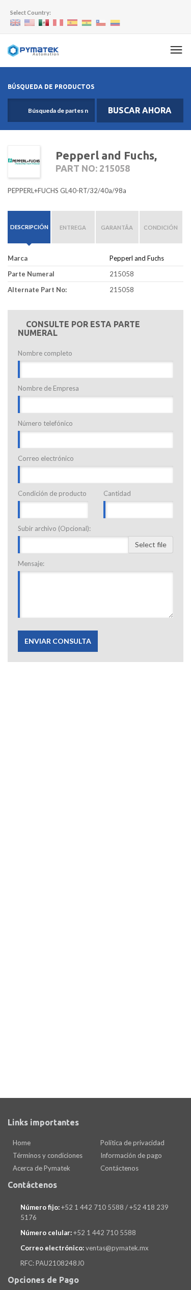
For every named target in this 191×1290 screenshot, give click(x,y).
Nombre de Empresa (48, 388)
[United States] (29, 22)
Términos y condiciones (47, 1155)
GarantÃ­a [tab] (117, 227)
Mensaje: (31, 563)
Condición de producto (52, 493)
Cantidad (117, 493)
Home (21, 1143)
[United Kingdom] (15, 22)
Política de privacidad (132, 1143)
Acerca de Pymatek (40, 1168)
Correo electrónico (46, 458)
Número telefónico (45, 423)
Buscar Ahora (140, 110)
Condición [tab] (161, 227)
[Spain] (72, 22)
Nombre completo (45, 353)
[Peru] (58, 22)
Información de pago (130, 1155)
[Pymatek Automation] (33, 50)
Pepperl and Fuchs (137, 258)
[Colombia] (115, 23)
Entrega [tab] (73, 227)
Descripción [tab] (29, 227)
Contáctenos (119, 1168)
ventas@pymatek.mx (117, 1248)
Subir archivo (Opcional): (54, 528)
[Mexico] (44, 22)
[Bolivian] (86, 23)
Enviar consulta (57, 641)
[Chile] (101, 23)
